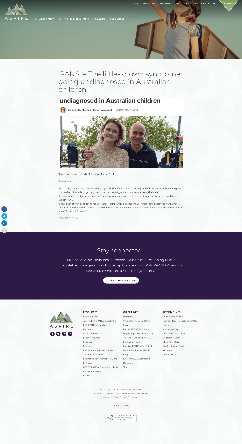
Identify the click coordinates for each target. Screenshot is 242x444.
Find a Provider (90, 316)
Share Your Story (171, 342)
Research (87, 346)
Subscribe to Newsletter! (121, 280)
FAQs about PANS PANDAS (136, 350)
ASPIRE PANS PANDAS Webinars (99, 321)
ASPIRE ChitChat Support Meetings (100, 367)
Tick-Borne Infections (93, 354)
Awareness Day (170, 329)
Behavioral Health (132, 342)
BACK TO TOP (121, 405)
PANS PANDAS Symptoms (136, 329)
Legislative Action (172, 337)
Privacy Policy (119, 397)
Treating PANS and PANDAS (137, 337)
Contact (106, 397)
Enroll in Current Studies (174, 346)
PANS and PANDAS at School (137, 346)
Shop (125, 367)
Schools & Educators (93, 333)
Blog (125, 354)
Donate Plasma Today (174, 333)
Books (86, 375)
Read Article (65, 181)
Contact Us (168, 354)
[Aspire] (16, 11)
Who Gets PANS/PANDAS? (136, 321)
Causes (126, 325)
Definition (127, 316)
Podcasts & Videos (92, 371)
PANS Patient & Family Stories (98, 350)
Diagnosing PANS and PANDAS (138, 333)
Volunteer (168, 350)
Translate (205, 3)
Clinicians (87, 342)
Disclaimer (132, 397)
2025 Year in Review (173, 316)
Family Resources (91, 337)
